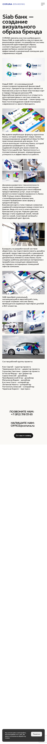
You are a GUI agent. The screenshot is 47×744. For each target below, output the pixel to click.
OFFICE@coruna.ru (22, 425)
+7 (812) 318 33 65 (22, 414)
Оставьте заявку (23, 435)
